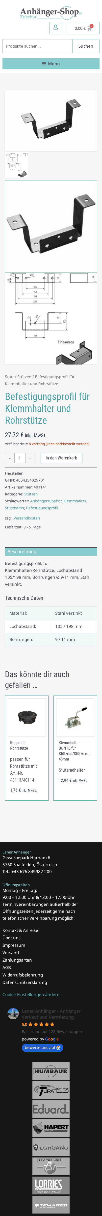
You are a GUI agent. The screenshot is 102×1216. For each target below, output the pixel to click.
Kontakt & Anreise (20, 930)
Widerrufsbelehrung (22, 975)
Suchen (85, 46)
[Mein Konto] (55, 27)
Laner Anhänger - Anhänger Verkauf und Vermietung (51, 1014)
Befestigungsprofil (42, 507)
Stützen (24, 376)
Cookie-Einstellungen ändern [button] (31, 994)
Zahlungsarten (17, 960)
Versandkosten (27, 518)
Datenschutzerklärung (24, 982)
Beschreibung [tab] (21, 551)
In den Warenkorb (61, 457)
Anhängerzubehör (45, 500)
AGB (6, 967)
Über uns (11, 938)
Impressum (13, 945)
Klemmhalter (74, 500)
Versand (10, 952)
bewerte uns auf (40, 1047)
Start (9, 376)
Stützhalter (14, 507)
